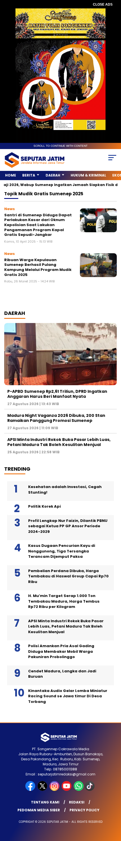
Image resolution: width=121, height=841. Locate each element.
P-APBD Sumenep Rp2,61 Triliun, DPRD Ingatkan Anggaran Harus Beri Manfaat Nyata (57, 394)
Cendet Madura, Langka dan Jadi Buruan (62, 673)
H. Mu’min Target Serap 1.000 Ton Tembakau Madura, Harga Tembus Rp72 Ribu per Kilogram (64, 601)
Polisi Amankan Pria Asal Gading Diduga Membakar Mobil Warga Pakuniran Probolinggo (61, 651)
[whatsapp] (79, 789)
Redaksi (76, 802)
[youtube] (67, 789)
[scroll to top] (112, 808)
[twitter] (42, 789)
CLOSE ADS (103, 4)
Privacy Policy (84, 810)
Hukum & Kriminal (88, 175)
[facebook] (30, 789)
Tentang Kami (45, 802)
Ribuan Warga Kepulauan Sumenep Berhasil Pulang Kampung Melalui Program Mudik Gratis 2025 (37, 267)
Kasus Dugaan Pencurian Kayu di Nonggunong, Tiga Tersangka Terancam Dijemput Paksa (61, 551)
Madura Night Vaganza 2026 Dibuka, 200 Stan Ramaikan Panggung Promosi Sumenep (56, 418)
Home (10, 175)
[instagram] (55, 789)
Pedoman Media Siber (38, 810)
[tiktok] (90, 789)
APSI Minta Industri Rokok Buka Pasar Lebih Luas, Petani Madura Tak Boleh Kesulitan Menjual (59, 442)
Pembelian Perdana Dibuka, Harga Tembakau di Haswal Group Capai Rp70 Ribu (68, 576)
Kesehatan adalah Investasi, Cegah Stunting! (65, 489)
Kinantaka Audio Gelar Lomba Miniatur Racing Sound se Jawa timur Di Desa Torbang (67, 696)
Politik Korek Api (44, 506)
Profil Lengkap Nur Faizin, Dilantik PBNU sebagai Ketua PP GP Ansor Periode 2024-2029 (67, 526)
